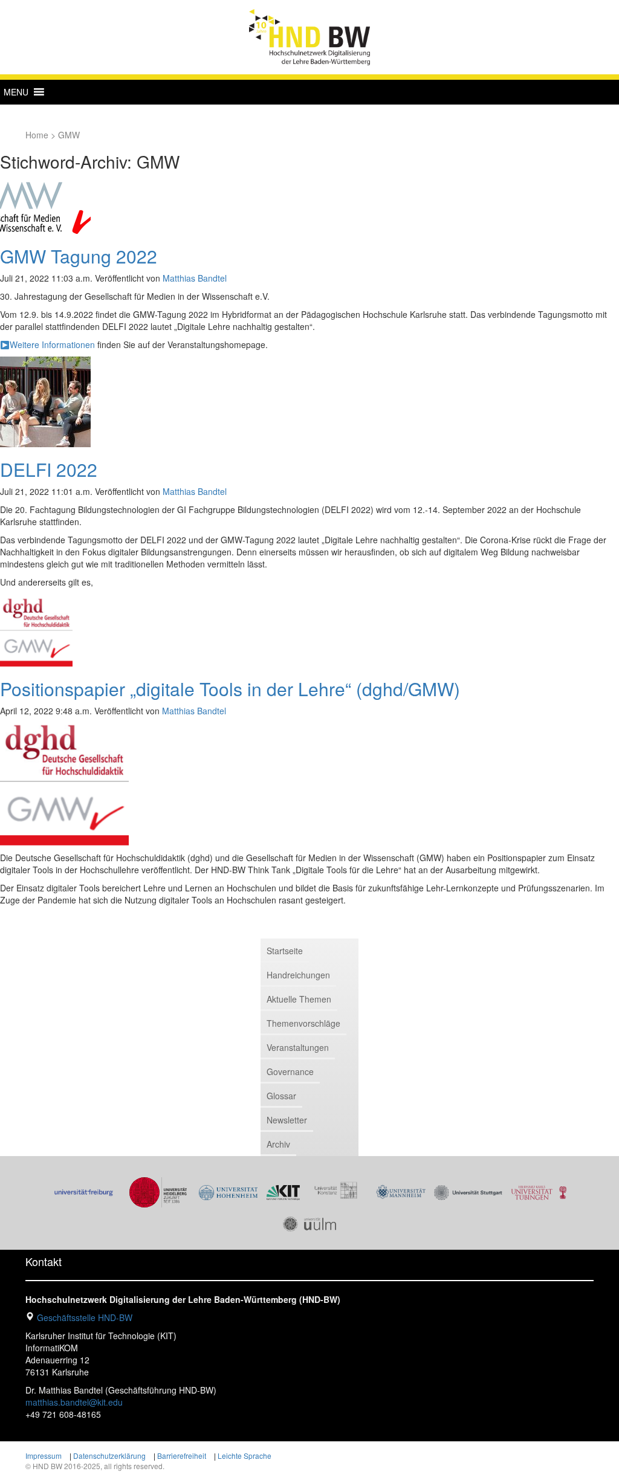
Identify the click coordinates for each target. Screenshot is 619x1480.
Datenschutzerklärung (109, 1455)
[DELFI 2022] (45, 401)
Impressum (43, 1455)
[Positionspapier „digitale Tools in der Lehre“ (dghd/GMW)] (36, 629)
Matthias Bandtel (195, 278)
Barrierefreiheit (181, 1455)
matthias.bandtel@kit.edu (74, 1402)
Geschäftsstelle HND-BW (84, 1317)
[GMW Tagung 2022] (45, 207)
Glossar (281, 1096)
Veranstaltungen (298, 1047)
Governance (290, 1071)
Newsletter (287, 1120)
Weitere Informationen (52, 344)
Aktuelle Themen (299, 999)
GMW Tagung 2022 (78, 256)
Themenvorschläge (303, 1023)
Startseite (285, 951)
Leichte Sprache (244, 1455)
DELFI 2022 (48, 469)
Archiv (278, 1144)
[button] (16, 92)
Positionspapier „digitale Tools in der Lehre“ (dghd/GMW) (230, 689)
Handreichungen (298, 975)
